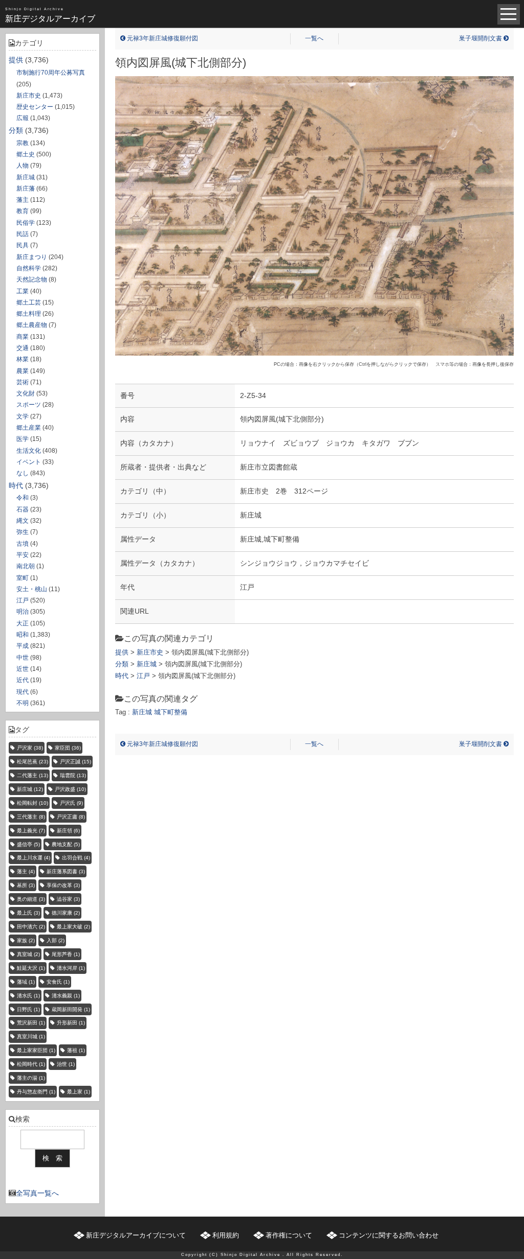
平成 (22, 645)
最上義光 (31, 830)
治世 (66, 1064)
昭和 (22, 634)
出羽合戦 (76, 857)
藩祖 (76, 1050)
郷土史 (25, 154)
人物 (22, 165)
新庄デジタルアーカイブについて (136, 1235)
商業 (22, 336)
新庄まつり (31, 257)
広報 (22, 118)
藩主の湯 (31, 1078)
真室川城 (31, 1036)
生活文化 (28, 450)
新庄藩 (25, 188)
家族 (26, 940)
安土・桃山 (31, 589)
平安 (22, 554)
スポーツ (28, 404)
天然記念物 (31, 279)
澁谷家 (68, 899)
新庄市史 (28, 95)
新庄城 (25, 177)
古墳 (22, 543)
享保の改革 (63, 885)
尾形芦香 (66, 954)
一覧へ (314, 38)
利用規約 (225, 1235)
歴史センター (34, 106)
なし (22, 473)
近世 (22, 668)
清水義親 (66, 995)
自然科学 (28, 268)
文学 (22, 416)
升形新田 (71, 1022)
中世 (22, 657)
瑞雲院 (73, 775)
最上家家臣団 (36, 1050)
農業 (22, 371)
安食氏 (58, 982)
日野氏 (28, 1009)
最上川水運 (33, 857)
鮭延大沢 (31, 968)
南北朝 (25, 566)
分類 (16, 130)
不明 (22, 703)
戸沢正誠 (75, 761)
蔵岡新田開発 (71, 1009)
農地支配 (66, 844)
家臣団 (68, 748)
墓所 (26, 885)
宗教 (22, 143)
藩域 (26, 982)
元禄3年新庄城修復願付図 (161, 38)
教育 (22, 211)
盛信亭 (28, 844)
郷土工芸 (28, 302)
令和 (22, 497)
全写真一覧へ (37, 1193)
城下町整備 (170, 712)
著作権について (289, 1235)
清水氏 (28, 995)
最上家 (78, 1091)
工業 (22, 291)
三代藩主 (31, 817)
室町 (22, 577)
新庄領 (68, 830)
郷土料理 (28, 313)
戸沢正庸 (71, 817)
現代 (22, 691)
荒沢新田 (31, 1022)
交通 (22, 348)
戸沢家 (30, 748)
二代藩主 (32, 775)
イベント (28, 461)
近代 (22, 680)
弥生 (22, 531)
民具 (22, 245)
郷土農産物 (31, 325)
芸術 (22, 382)
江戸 (22, 600)
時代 (16, 485)
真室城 (28, 954)
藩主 (22, 199)
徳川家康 (66, 913)
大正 (22, 623)
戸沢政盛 (70, 789)
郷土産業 (28, 427)
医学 (22, 438)
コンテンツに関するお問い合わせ (389, 1235)
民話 (22, 234)
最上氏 (28, 913)
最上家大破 (73, 926)
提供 (16, 60)
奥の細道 (31, 899)
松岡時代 (31, 1064)
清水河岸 (71, 968)
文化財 (25, 393)
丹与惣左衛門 (36, 1091)
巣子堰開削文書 (481, 38)
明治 (22, 611)
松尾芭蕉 (32, 761)
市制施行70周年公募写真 (50, 72)
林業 (22, 359)
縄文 (22, 520)
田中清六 (31, 926)
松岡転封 (32, 803)
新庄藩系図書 (66, 871)
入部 (55, 940)
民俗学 (25, 222)
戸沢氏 (71, 803)
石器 (22, 509)
